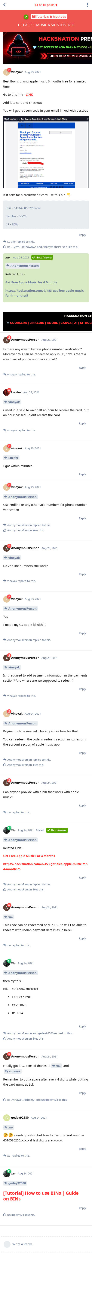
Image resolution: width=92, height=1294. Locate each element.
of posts (45, 5)
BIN (54, 1193)
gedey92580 (17, 1183)
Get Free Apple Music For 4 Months (31, 282)
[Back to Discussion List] (4, 5)
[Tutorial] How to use (26, 1193)
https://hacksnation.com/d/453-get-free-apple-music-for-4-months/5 (45, 293)
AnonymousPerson (24, 266)
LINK (29, 94)
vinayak (14, 402)
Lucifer (13, 458)
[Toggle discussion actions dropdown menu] (87, 5)
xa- (10, 917)
